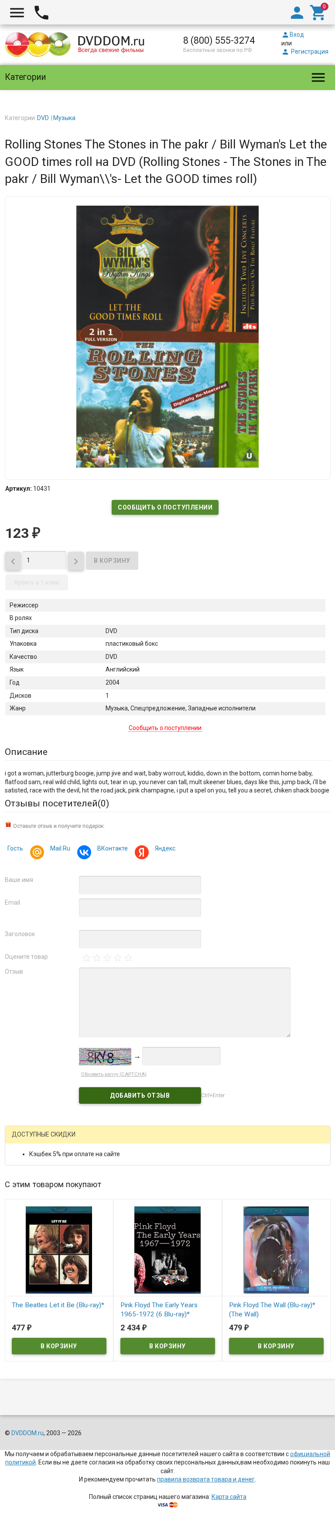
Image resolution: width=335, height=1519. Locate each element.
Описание (26, 752)
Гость (15, 848)
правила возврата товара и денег (206, 1479)
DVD (43, 117)
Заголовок (20, 933)
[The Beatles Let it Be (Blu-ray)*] (59, 1249)
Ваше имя (19, 879)
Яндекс (165, 848)
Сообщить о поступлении (165, 507)
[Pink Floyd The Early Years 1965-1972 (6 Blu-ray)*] (167, 1249)
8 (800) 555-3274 (219, 40)
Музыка (64, 117)
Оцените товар (26, 956)
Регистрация (304, 51)
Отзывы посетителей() (57, 803)
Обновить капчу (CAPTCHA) (114, 1074)
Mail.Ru (60, 848)
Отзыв (14, 971)
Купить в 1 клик (36, 582)
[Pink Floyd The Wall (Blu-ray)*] (276, 1249)
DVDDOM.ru (27, 1432)
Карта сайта (229, 1496)
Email (12, 902)
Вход (292, 34)
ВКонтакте (112, 848)
